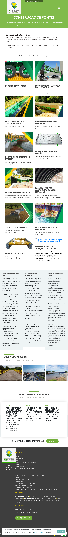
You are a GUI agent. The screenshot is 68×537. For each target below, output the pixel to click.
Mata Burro (39, 500)
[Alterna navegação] (59, 7)
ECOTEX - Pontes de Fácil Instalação (24, 468)
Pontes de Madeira (47, 496)
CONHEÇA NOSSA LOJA (23, 518)
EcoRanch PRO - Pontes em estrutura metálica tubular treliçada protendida (36, 489)
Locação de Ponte (20, 481)
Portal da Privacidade (9, 533)
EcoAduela (18, 477)
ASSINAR (51, 441)
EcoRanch (17, 464)
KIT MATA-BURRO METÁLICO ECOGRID (24, 485)
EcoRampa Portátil (20, 466)
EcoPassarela (19, 458)
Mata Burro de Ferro (49, 500)
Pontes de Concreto (35, 496)
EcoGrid (17, 456)
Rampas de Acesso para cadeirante (46, 498)
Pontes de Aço (56, 496)
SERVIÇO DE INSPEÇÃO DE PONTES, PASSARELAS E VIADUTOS (29, 475)
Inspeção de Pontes (29, 500)
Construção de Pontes (22, 496)
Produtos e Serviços (30, 498)
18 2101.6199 (17, 526)
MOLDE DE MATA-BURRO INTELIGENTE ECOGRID (26, 483)
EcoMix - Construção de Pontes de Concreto (26, 462)
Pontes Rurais (19, 498)
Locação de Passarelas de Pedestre (24, 479)
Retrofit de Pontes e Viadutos (23, 487)
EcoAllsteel (18, 460)
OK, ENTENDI (61, 531)
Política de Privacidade (39, 532)
